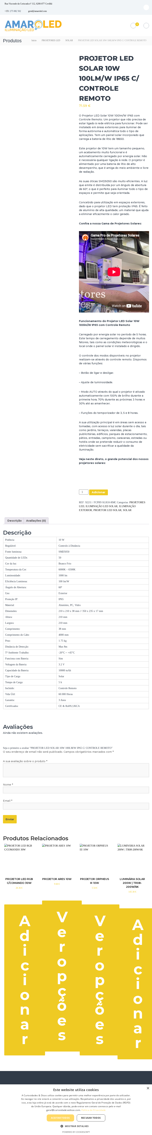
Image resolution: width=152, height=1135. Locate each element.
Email (7, 800)
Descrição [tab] (14, 520)
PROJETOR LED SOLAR (107, 510)
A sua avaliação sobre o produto (25, 761)
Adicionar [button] (24, 980)
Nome (8, 784)
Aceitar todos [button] (60, 1117)
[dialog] (76, 1109)
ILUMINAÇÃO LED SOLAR (102, 506)
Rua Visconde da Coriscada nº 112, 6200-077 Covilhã (28, 3)
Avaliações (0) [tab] (36, 520)
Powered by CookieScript (76, 1132)
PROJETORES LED (51, 40)
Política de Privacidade (93, 1110)
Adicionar (98, 492)
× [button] (147, 1088)
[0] (133, 25)
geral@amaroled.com (37, 11)
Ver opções (62, 976)
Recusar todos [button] (91, 1117)
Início (34, 40)
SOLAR (69, 40)
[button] (76, 1126)
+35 (6, 11)
